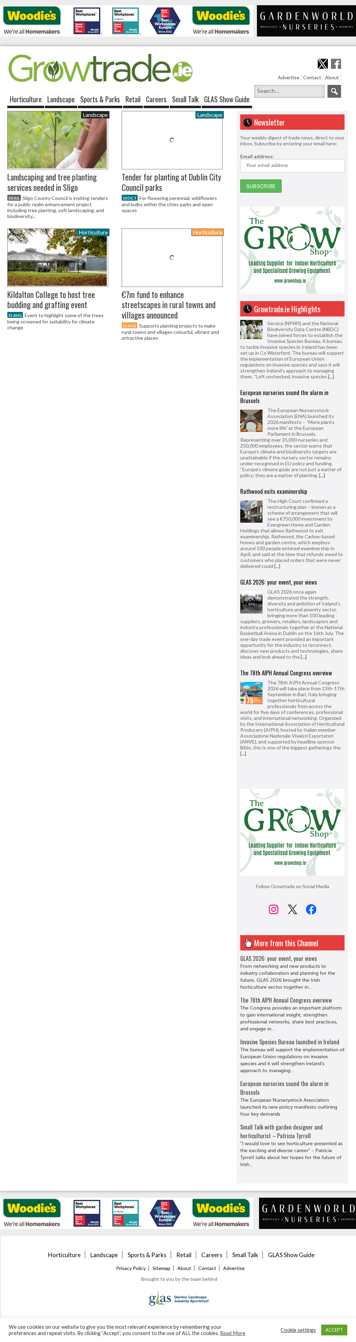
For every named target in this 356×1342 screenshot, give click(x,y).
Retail (133, 99)
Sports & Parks (100, 99)
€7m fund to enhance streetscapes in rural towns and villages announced (169, 304)
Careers (156, 99)
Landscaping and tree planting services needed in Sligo (52, 182)
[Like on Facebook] (336, 64)
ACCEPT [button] (334, 1330)
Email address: (257, 156)
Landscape (61, 99)
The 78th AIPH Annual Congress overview (286, 604)
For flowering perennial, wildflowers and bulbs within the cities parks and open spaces (169, 204)
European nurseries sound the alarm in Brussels (284, 327)
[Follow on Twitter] (323, 64)
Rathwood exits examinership (273, 422)
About (332, 77)
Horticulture (26, 99)
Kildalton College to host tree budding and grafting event (51, 299)
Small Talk (185, 99)
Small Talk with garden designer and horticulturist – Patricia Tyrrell (281, 1131)
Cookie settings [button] (298, 1330)
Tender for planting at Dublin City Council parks (171, 182)
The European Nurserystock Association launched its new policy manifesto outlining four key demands (288, 1107)
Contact (312, 77)
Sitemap (161, 1268)
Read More (232, 1333)
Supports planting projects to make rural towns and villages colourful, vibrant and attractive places (170, 332)
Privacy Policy (131, 1268)
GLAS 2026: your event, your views (278, 513)
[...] (322, 406)
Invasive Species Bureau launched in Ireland (289, 700)
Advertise (288, 77)
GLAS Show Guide (227, 99)
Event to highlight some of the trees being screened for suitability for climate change (55, 321)
